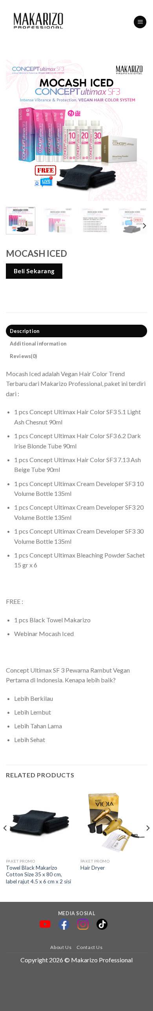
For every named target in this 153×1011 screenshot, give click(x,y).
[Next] (135, 130)
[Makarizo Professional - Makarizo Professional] (39, 22)
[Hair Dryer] (113, 821)
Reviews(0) (23, 356)
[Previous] (18, 130)
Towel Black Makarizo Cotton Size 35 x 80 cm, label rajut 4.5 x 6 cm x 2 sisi (38, 875)
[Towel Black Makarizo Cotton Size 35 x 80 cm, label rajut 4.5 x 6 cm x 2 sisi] (39, 821)
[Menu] (140, 22)
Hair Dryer (92, 868)
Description (25, 331)
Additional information (38, 343)
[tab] (76, 331)
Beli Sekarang (34, 270)
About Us (60, 947)
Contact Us (89, 947)
